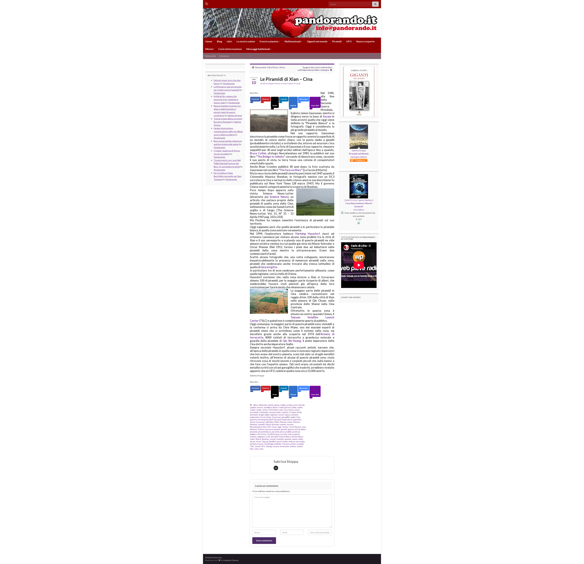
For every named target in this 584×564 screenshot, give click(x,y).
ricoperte (296, 434)
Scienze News (279, 196)
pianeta (277, 429)
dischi (299, 412)
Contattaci (224, 56)
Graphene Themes (231, 560)
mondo (283, 424)
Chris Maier (273, 410)
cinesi (297, 410)
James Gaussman (257, 422)
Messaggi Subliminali (258, 48)
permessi (269, 429)
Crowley (292, 412)
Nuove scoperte (365, 41)
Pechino (261, 429)
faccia (262, 417)
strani (258, 441)
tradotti (300, 444)
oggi (279, 427)
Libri (229, 41)
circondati (254, 412)
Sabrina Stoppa (267, 83)
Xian (252, 449)
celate (258, 410)
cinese (291, 410)
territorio (253, 444)
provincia (296, 432)
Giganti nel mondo (317, 41)
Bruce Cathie (258, 153)
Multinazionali (293, 41)
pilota (303, 429)
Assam (327, 116)
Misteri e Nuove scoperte (284, 83)
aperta (277, 405)
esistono (294, 415)
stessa (252, 441)
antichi (270, 405)
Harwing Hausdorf (307, 233)
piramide (253, 432)
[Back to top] (577, 557)
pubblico (253, 434)
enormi (281, 415)
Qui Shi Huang (273, 434)
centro (265, 410)
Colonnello (263, 412)
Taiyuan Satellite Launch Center (275, 441)
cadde (299, 407)
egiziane (274, 415)
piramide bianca (264, 432)
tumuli (257, 446)
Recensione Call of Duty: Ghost (270, 67)
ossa (304, 427)
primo (282, 432)
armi (295, 405)
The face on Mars (290, 170)
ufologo (269, 446)
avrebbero (268, 407)
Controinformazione (230, 48)
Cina (286, 410)
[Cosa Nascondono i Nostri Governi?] (358, 175)
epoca (287, 415)
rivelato (253, 437)
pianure (291, 429)
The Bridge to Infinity (270, 156)
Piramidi (337, 41)
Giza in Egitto (269, 267)
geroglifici (286, 417)
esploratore (255, 417)
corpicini (284, 412)
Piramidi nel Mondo (359, 153)
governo (253, 420)
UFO (349, 41)
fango (268, 417)
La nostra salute (246, 41)
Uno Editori (358, 209)
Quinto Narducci (365, 200)
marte (289, 422)
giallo (293, 417)
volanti (299, 446)
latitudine (270, 422)
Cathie (252, 410)
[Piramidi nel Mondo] (358, 126)
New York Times (270, 427)
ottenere (253, 429)
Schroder (274, 437)
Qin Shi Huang (292, 340)
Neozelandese (256, 427)
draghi (261, 415)
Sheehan (265, 439)
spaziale (288, 439)
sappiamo (261, 437)
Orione (285, 427)
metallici (261, 424)
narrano (290, 424)
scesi (268, 437)
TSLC (252, 446)
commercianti (275, 412)
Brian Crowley (279, 407)
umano (276, 446)
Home (208, 41)
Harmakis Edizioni (359, 157)
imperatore (287, 420)
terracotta (300, 441)
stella (300, 439)
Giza (298, 417)
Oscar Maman (295, 427)
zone (261, 449)
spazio (294, 439)
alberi (255, 405)
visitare (293, 446)
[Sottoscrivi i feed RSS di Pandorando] (206, 3)
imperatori (296, 420)
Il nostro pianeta (269, 41)
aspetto (253, 407)
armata (289, 405)
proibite (288, 432)
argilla (283, 405)
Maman (283, 422)
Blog (219, 41)
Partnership (210, 56)
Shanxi (258, 439)
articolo (301, 405)
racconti (283, 434)
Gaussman (276, 417)
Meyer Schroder (272, 424)
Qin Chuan (261, 434)
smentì (273, 439)
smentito (280, 439)
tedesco (292, 441)
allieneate (263, 405)
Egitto (267, 415)
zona (256, 449)
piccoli (297, 429)
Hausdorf (278, 420)
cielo (281, 410)
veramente (284, 446)
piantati (284, 429)
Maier (276, 422)
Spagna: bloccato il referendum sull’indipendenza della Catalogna (315, 68)
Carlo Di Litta (350, 200)
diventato (254, 415)
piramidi (275, 432)
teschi (260, 444)
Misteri (209, 48)
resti (289, 434)
